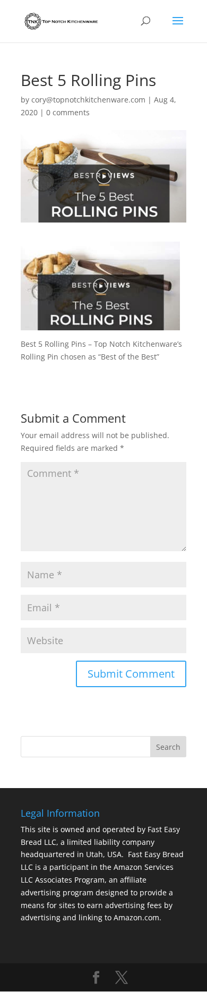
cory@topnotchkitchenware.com (88, 100)
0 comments (68, 112)
